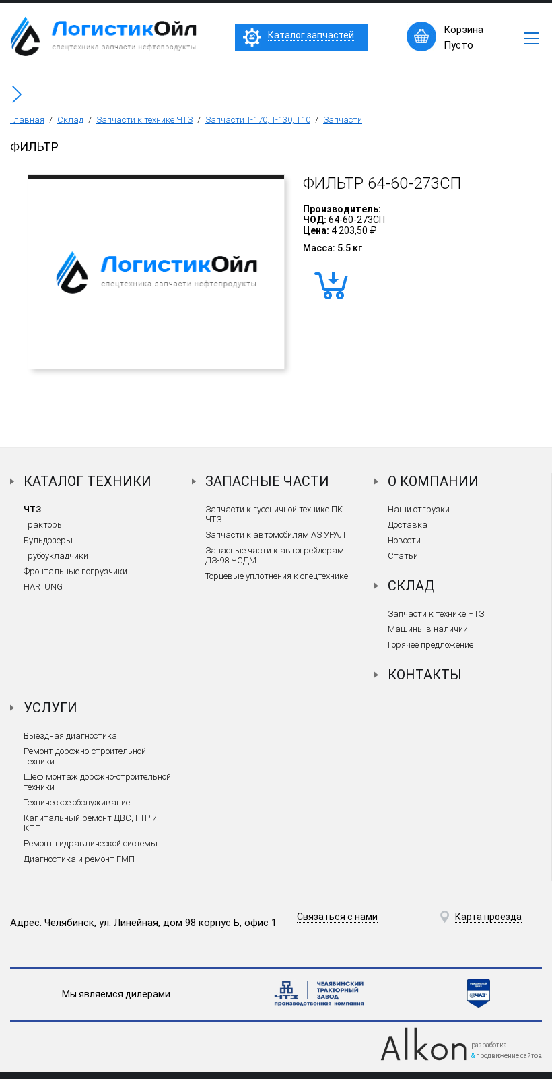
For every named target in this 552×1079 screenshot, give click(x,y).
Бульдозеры (48, 540)
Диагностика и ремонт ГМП (79, 859)
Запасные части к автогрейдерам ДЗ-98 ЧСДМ (274, 555)
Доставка (407, 525)
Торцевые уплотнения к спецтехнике (276, 576)
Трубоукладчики (56, 556)
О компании (433, 481)
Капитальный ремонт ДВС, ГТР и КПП (90, 823)
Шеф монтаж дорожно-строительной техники (97, 782)
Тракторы (44, 525)
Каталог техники (87, 481)
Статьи (403, 556)
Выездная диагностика (70, 736)
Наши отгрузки (419, 509)
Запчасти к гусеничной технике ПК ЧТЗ (274, 514)
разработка (489, 1045)
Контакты (425, 675)
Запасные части (267, 481)
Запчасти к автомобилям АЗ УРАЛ (275, 535)
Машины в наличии (428, 629)
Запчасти (342, 120)
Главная (27, 120)
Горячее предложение (430, 645)
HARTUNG (43, 587)
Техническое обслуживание (77, 802)
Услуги (50, 708)
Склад (70, 120)
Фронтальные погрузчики (75, 571)
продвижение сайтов (509, 1055)
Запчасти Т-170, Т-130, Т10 (257, 120)
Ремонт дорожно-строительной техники (85, 756)
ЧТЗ (32, 509)
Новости (404, 540)
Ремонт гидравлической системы (91, 843)
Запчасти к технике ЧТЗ (144, 120)
